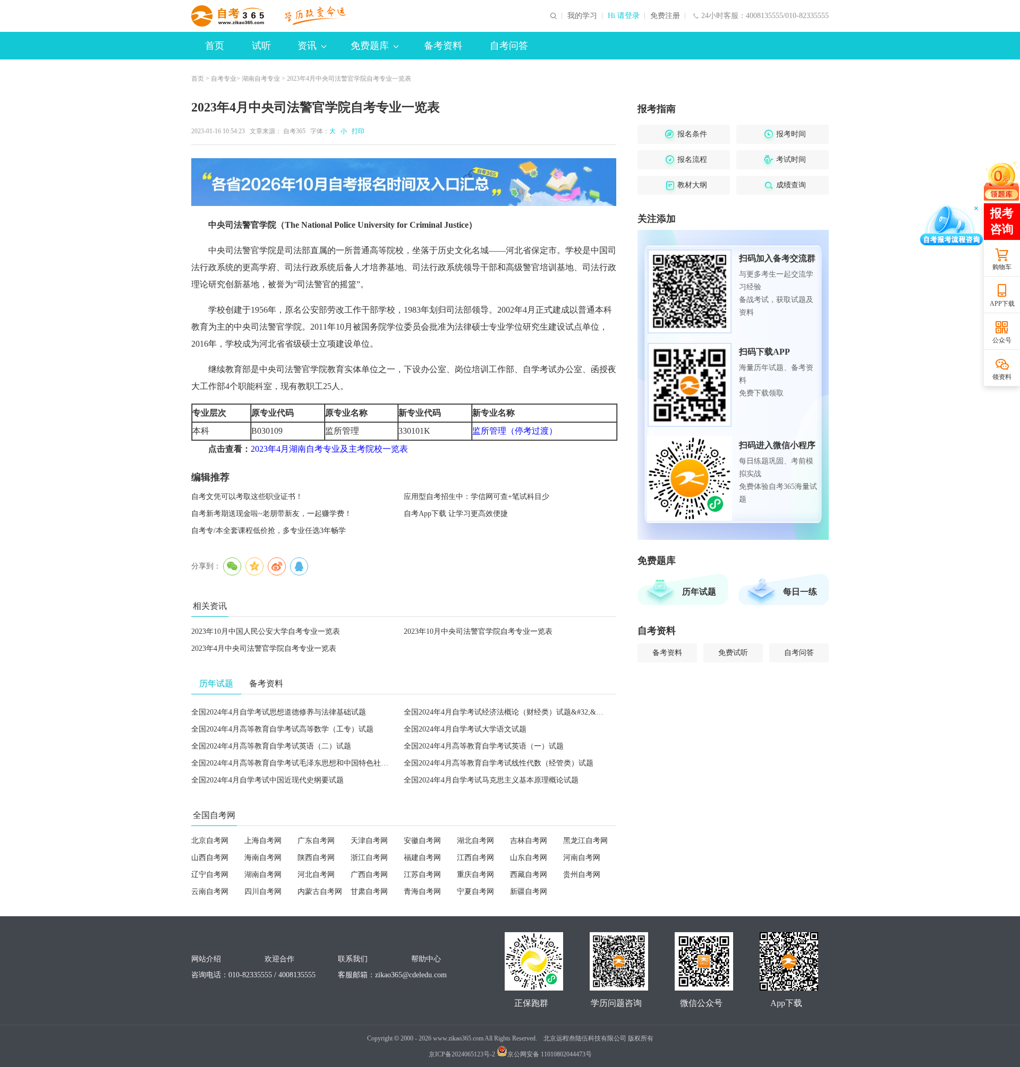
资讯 (307, 45)
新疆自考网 (528, 892)
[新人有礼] (1001, 180)
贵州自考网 (581, 875)
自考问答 (509, 45)
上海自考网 (263, 841)
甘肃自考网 (369, 892)
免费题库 (370, 45)
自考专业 (223, 78)
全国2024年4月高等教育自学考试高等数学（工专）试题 (282, 729)
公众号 (1002, 340)
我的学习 (582, 16)
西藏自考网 (528, 875)
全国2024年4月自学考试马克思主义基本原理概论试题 (491, 780)
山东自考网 (528, 858)
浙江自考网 (369, 858)
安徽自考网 (422, 841)
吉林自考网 (528, 841)
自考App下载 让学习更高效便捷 (456, 514)
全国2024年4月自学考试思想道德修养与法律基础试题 (278, 712)
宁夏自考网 (475, 892)
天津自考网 (369, 841)
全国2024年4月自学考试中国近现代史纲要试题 (267, 780)
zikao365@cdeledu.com (411, 975)
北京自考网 (209, 841)
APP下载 (1002, 303)
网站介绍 (206, 959)
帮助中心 (426, 959)
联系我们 (353, 959)
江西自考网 (475, 858)
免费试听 (733, 653)
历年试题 (699, 591)
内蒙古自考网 (320, 892)
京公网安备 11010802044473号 (549, 1054)
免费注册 (665, 16)
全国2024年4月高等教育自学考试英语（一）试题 (484, 746)
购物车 (1002, 267)
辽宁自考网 (209, 875)
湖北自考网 (475, 841)
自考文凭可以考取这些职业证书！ (247, 497)
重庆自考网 (475, 875)
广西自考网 (369, 875)
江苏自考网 (422, 875)
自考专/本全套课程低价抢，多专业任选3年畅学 (268, 531)
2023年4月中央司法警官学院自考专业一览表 (263, 648)
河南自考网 (581, 858)
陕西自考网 (316, 858)
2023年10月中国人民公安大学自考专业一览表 (265, 631)
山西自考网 (209, 858)
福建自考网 (422, 858)
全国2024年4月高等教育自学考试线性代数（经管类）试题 (498, 763)
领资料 (1002, 377)
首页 (214, 45)
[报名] (403, 182)
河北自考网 (316, 875)
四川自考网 (263, 892)
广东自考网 (316, 841)
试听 (261, 45)
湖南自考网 (263, 875)
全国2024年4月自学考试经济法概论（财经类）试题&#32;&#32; (506, 712)
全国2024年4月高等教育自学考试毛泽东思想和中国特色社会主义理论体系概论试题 (327, 763)
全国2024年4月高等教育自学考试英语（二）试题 (271, 746)
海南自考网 (263, 858)
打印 (356, 131)
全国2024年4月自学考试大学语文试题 (465, 729)
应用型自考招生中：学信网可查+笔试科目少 (476, 497)
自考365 (294, 131)
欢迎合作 (279, 959)
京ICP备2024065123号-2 (462, 1054)
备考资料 (443, 45)
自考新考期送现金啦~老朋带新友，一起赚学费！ (271, 514)
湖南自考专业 (261, 78)
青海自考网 (422, 892)
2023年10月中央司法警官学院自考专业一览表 (478, 631)
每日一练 (800, 591)
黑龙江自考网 (585, 841)
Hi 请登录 (624, 16)
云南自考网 (209, 892)
